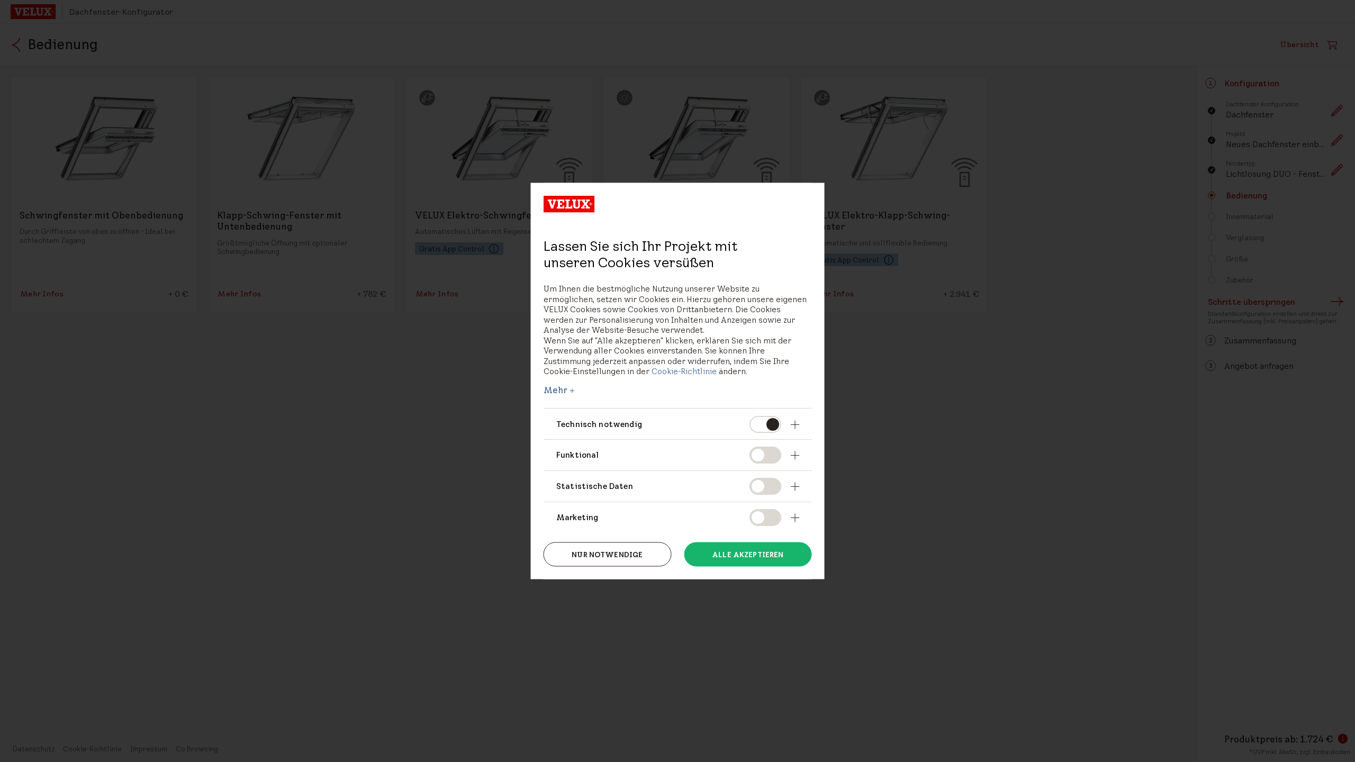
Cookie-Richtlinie (684, 371)
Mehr (556, 389)
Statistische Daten (594, 486)
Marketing (577, 517)
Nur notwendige (607, 554)
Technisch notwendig (599, 424)
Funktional (577, 455)
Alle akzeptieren (747, 554)
